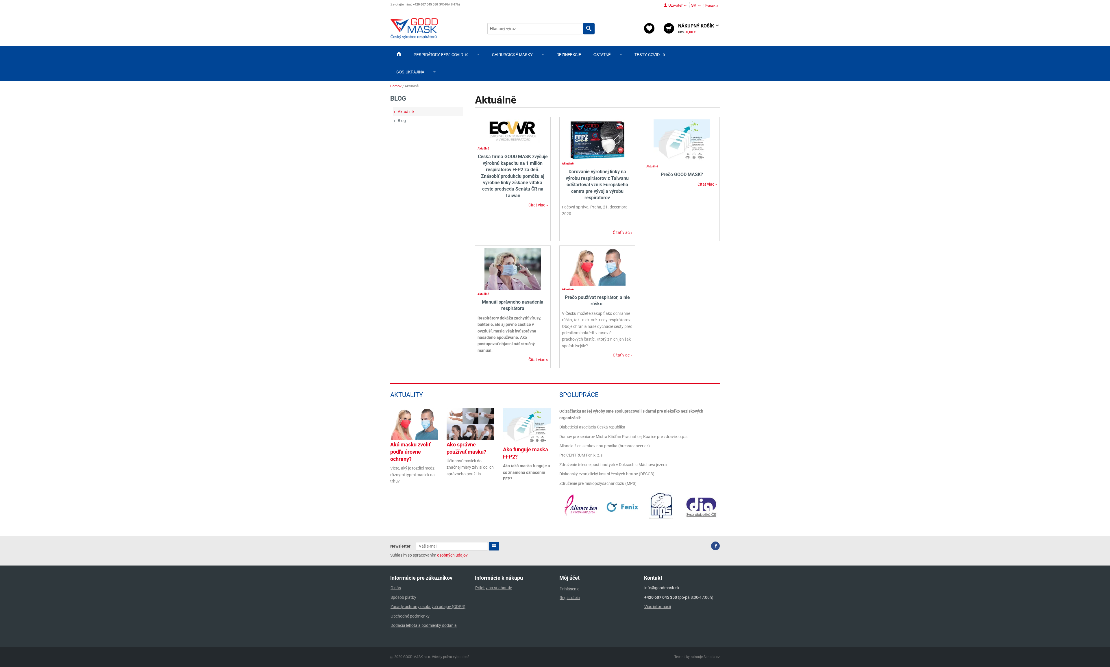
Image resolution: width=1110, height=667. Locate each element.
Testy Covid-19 (649, 54)
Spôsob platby (403, 597)
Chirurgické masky (512, 54)
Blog (402, 120)
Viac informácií (657, 606)
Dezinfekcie (568, 54)
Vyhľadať (589, 28)
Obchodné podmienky (410, 616)
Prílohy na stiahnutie (493, 587)
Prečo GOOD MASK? (682, 174)
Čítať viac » (538, 205)
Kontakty (711, 6)
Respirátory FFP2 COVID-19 (441, 54)
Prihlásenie (569, 589)
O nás (396, 587)
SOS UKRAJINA (410, 72)
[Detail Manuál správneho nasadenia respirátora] (512, 268)
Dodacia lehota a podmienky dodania (424, 625)
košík (696, 28)
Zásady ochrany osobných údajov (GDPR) (428, 606)
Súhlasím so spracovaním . (429, 555)
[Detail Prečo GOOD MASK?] (682, 141)
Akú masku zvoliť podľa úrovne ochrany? (410, 451)
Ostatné (602, 54)
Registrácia (570, 597)
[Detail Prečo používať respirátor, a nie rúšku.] (597, 266)
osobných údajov (452, 555)
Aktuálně (406, 111)
